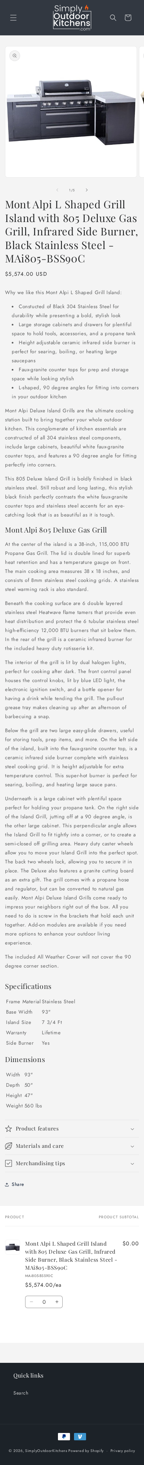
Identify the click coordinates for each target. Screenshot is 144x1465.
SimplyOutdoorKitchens (46, 1450)
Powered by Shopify (86, 1450)
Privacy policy (123, 1450)
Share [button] (18, 1184)
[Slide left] (57, 190)
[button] (13, 17)
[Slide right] (86, 190)
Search (20, 1393)
